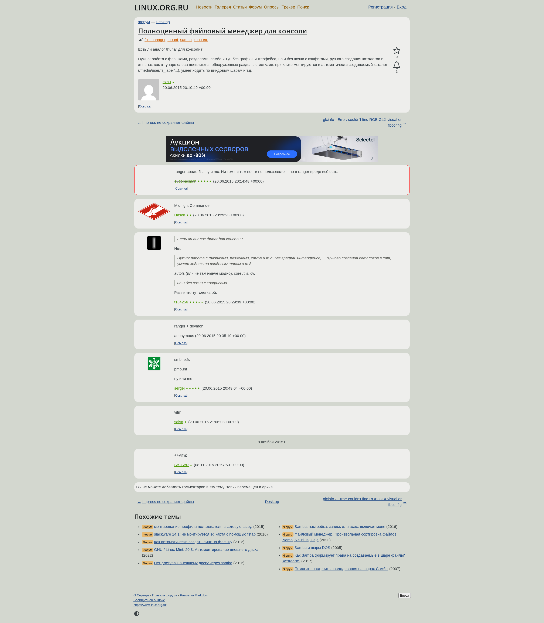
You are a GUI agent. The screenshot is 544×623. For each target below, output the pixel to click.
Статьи (240, 7)
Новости (204, 7)
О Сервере (141, 595)
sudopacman (185, 181)
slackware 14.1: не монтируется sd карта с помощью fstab (205, 534)
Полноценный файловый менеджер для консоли (222, 30)
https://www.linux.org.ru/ (150, 605)
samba (186, 40)
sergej (179, 388)
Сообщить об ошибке (149, 600)
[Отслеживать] (396, 65)
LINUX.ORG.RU (161, 7)
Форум (255, 7)
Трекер (288, 7)
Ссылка (144, 106)
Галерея (223, 7)
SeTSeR (181, 465)
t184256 (181, 302)
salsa (178, 422)
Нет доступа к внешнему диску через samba (193, 563)
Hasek (179, 215)
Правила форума (164, 595)
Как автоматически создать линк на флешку (193, 542)
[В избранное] (396, 50)
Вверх (404, 595)
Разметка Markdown (194, 595)
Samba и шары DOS (312, 548)
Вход (402, 7)
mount (172, 40)
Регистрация (380, 7)
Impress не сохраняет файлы (168, 122)
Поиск (303, 7)
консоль (201, 40)
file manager (154, 40)
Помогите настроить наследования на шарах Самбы (341, 569)
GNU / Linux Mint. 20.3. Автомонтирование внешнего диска (206, 549)
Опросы (271, 7)
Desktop (163, 22)
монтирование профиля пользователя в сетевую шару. (203, 526)
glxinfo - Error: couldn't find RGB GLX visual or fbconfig (362, 122)
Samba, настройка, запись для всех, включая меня (340, 526)
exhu (167, 82)
